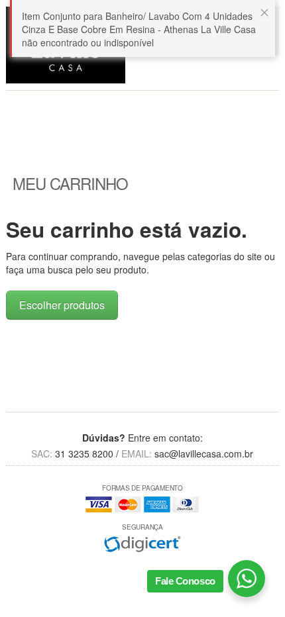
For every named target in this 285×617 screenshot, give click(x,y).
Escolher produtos (62, 304)
